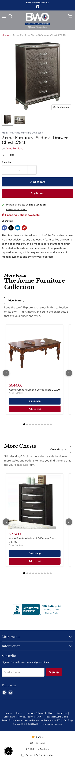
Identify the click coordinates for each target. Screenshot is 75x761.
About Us (61, 713)
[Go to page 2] (27, 424)
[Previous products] (6, 373)
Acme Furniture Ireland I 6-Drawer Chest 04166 (33, 540)
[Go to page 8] (45, 424)
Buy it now (37, 193)
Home (5, 35)
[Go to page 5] (36, 424)
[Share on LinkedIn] (17, 227)
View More (14, 300)
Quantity (6, 162)
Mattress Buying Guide (56, 716)
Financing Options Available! (22, 215)
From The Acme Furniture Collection (22, 132)
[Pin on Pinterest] (24, 227)
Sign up (54, 672)
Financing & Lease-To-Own (39, 713)
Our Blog (68, 720)
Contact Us (9, 716)
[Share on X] (11, 227)
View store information (16, 209)
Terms (19, 713)
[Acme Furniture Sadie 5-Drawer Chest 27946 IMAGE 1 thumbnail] (7, 119)
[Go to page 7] (42, 424)
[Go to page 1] (24, 424)
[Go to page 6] (39, 424)
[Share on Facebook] (4, 227)
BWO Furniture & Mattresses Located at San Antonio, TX (31, 720)
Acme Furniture (14, 148)
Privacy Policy (25, 716)
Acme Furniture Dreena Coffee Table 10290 (34, 389)
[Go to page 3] (30, 424)
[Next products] (69, 373)
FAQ (38, 716)
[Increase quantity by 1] (32, 169)
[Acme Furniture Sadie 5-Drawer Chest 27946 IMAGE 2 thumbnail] (19, 119)
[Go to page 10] (51, 424)
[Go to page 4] (33, 424)
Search (8, 713)
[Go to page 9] (48, 424)
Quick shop (35, 401)
